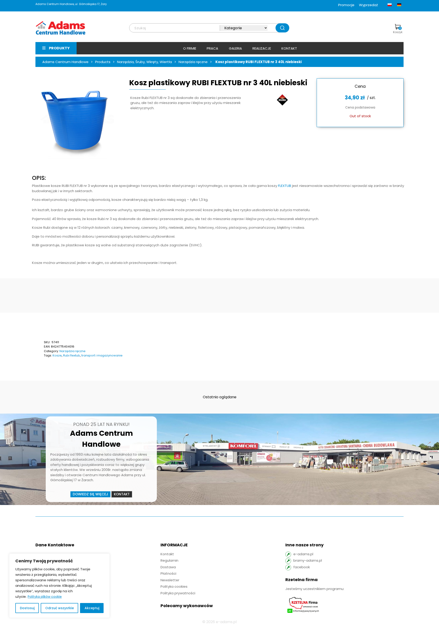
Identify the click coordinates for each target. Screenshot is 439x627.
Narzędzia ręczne (72, 351)
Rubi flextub (71, 355)
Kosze (57, 355)
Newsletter (170, 580)
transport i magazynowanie (102, 355)
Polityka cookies (174, 586)
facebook (301, 567)
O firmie (189, 48)
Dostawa (168, 567)
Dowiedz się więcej (90, 494)
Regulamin (169, 560)
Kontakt (289, 48)
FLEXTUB (284, 185)
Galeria (235, 48)
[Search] (282, 27)
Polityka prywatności (178, 593)
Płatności (168, 573)
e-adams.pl (303, 554)
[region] (59, 585)
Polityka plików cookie (45, 596)
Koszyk (397, 30)
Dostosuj (27, 608)
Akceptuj (92, 608)
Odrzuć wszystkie (59, 608)
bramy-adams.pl (307, 560)
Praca (212, 48)
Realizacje (261, 48)
